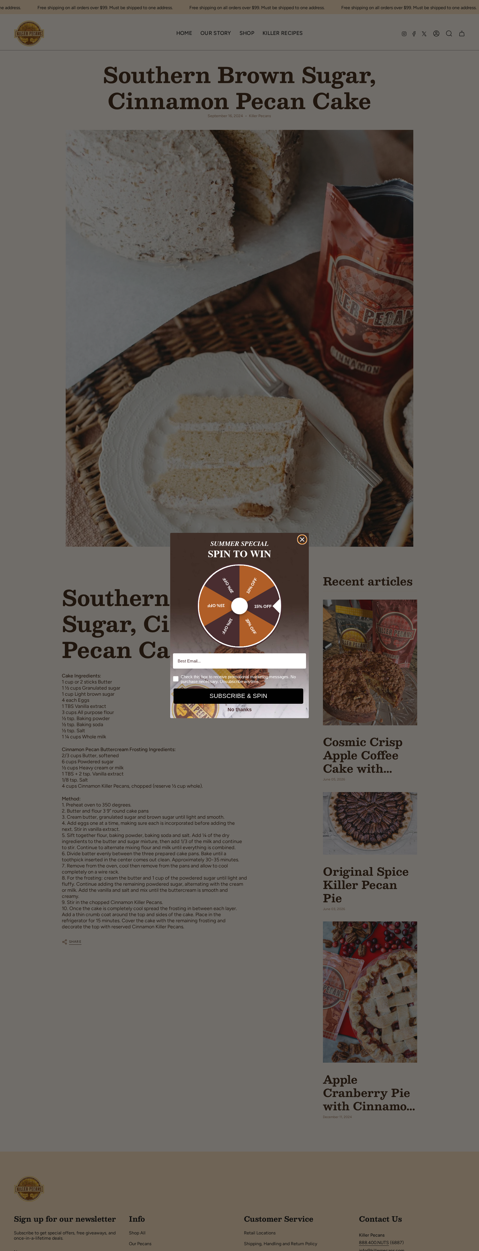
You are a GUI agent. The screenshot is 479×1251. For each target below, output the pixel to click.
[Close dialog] (302, 539)
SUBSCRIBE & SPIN (238, 695)
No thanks (240, 709)
